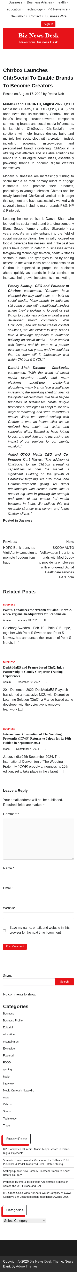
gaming (7, 1069)
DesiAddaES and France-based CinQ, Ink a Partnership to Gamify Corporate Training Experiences (33, 672)
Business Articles (39, 2)
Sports (7, 1111)
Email (8, 888)
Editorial (8, 1027)
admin (7, 620)
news (6, 1097)
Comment (11, 814)
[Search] (71, 53)
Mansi (6, 749)
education (14, 9)
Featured (8, 1055)
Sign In (48, 24)
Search (8, 975)
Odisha (7, 1104)
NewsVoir (17, 16)
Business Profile (13, 1020)
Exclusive (9, 1048)
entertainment (11, 1041)
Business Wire (56, 16)
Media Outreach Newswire (18, 1090)
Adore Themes (27, 1266)
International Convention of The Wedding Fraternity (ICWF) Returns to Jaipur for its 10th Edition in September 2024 (37, 738)
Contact (35, 16)
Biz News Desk (38, 35)
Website (9, 908)
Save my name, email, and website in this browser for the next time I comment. (39, 930)
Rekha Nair (55, 94)
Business (15, 2)
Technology (34, 9)
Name (8, 868)
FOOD (7, 1062)
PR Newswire (57, 9)
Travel (6, 1125)
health (61, 2)
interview (8, 1083)
